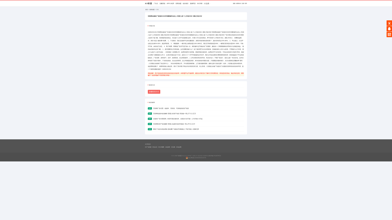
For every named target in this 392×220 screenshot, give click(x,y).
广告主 (156, 3)
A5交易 (173, 147)
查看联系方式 (154, 92)
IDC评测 (199, 3)
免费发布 (238, 3)
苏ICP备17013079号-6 (214, 155)
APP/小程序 (170, 3)
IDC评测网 (161, 147)
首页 (146, 9)
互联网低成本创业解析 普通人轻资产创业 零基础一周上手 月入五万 (174, 113)
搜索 (234, 3)
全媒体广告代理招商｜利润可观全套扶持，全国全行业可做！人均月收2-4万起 (178, 119)
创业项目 (185, 3)
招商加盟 (178, 3)
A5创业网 (178, 147)
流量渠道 (162, 3)
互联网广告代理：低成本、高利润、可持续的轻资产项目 (171, 108)
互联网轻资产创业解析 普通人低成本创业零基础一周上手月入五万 (174, 124)
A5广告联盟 (148, 147)
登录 (246, 3)
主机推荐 (167, 147)
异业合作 (154, 147)
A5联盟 (148, 3)
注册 (243, 3)
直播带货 (193, 3)
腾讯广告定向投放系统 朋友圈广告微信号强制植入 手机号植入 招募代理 (176, 129)
